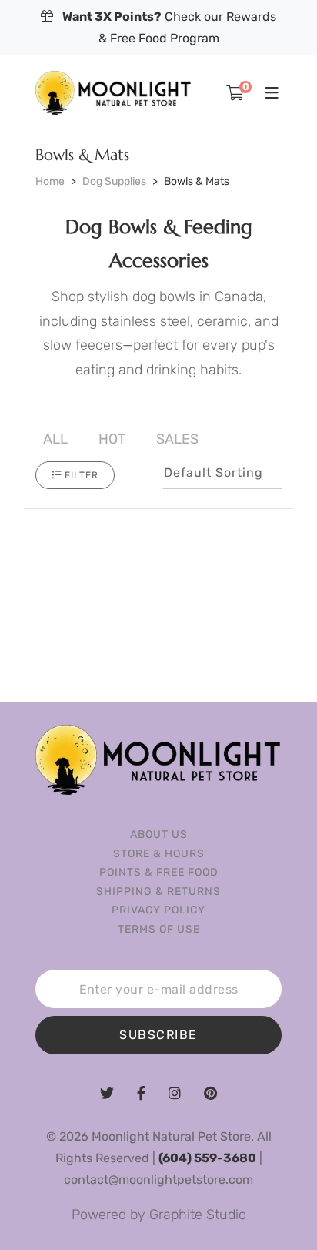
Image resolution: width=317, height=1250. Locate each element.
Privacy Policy (158, 910)
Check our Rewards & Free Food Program (169, 27)
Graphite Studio (197, 1214)
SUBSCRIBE (158, 1034)
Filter (81, 475)
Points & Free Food (159, 872)
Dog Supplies (114, 181)
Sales (177, 439)
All (55, 439)
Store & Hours (159, 853)
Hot (111, 439)
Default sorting (213, 472)
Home (50, 181)
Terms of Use (159, 929)
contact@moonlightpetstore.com (158, 1179)
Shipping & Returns (158, 891)
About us (159, 834)
